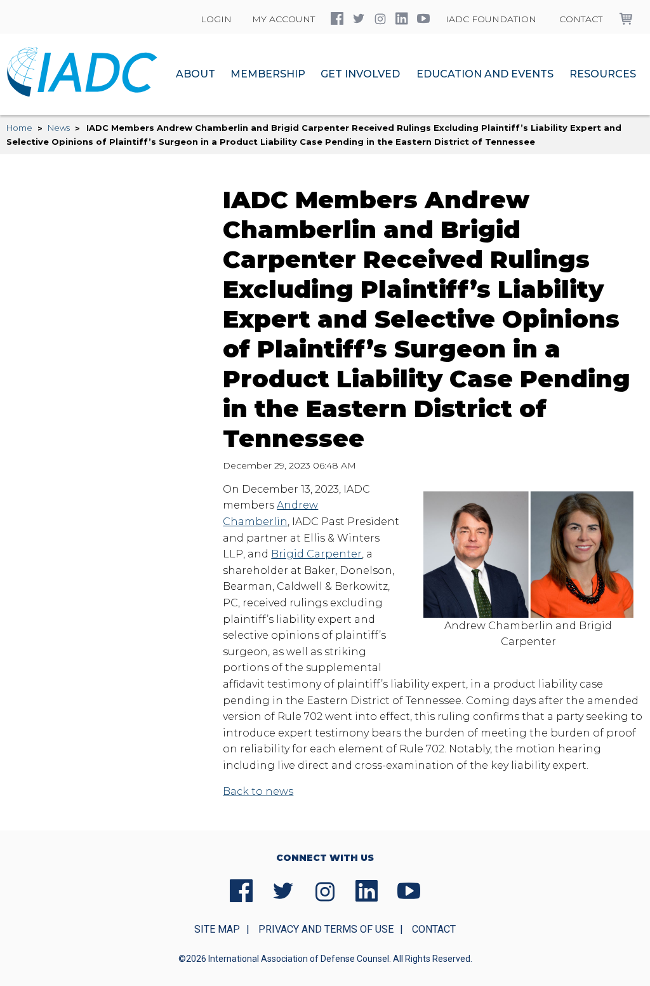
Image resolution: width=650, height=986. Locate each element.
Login (216, 19)
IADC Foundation (491, 19)
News (59, 128)
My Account (283, 19)
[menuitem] (195, 74)
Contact (580, 19)
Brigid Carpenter (316, 554)
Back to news (258, 791)
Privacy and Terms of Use (326, 929)
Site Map (217, 929)
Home (19, 128)
